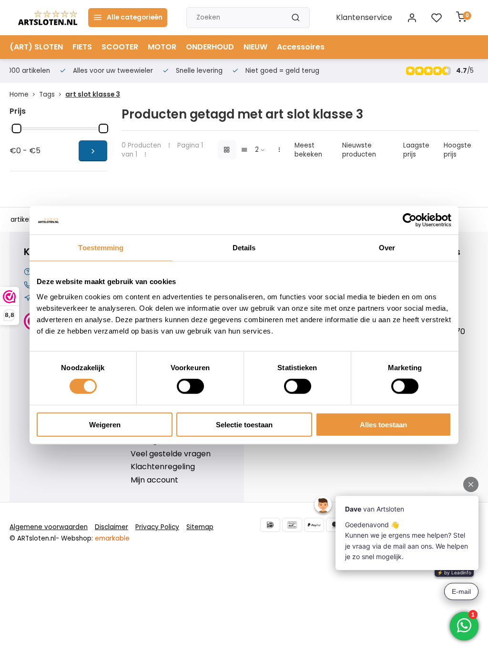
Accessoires (301, 46)
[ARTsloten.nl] (47, 17)
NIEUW (255, 46)
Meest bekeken (308, 150)
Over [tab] (387, 248)
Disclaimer (111, 527)
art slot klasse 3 (92, 94)
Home (19, 94)
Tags (47, 94)
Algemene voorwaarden (49, 527)
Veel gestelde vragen (171, 454)
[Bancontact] (292, 525)
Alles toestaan (383, 424)
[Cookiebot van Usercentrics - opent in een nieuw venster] (409, 220)
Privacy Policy (157, 527)
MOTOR (162, 46)
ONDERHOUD (210, 46)
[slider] (16, 128)
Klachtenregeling (163, 467)
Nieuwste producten (359, 150)
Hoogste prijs (457, 150)
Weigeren (105, 424)
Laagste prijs (416, 150)
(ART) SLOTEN (36, 46)
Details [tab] (244, 248)
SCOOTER (120, 46)
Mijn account (154, 480)
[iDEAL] (270, 525)
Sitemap (200, 527)
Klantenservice (364, 17)
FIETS (82, 46)
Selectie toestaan (244, 424)
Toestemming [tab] (100, 248)
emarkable (112, 538)
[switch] (190, 386)
